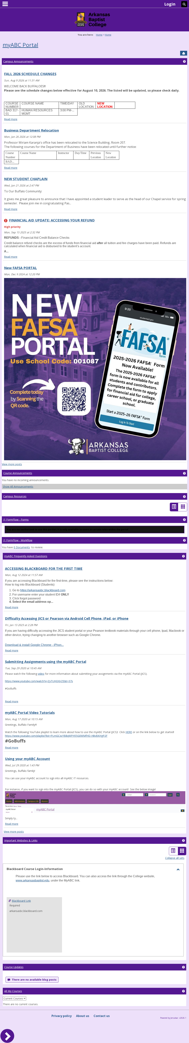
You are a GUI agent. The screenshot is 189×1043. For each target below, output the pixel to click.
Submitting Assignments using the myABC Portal (45, 661)
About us (82, 1016)
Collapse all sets (174, 858)
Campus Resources (14, 496)
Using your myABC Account (27, 758)
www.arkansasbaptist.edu (32, 880)
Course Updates (13, 967)
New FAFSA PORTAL (20, 268)
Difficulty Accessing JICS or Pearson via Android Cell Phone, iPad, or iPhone (66, 618)
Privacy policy (61, 1016)
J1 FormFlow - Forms (16, 519)
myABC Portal (20, 45)
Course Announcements (17, 473)
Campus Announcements (18, 61)
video (41, 673)
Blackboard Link (21, 901)
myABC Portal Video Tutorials (30, 712)
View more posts (12, 464)
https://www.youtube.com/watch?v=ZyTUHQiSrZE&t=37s (39, 681)
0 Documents (22, 547)
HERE (129, 732)
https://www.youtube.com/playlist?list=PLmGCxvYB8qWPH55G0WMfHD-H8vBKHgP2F (56, 735)
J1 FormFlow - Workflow (17, 540)
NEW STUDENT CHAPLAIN (25, 179)
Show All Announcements (18, 486)
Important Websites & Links (20, 840)
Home (99, 34)
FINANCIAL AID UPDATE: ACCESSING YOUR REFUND (52, 220)
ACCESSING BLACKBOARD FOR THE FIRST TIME (44, 568)
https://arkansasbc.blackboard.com (42, 590)
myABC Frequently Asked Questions (25, 556)
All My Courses (13, 991)
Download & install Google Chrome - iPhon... (34, 644)
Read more (10, 119)
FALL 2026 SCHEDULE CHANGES (30, 74)
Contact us (102, 1016)
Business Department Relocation (31, 130)
